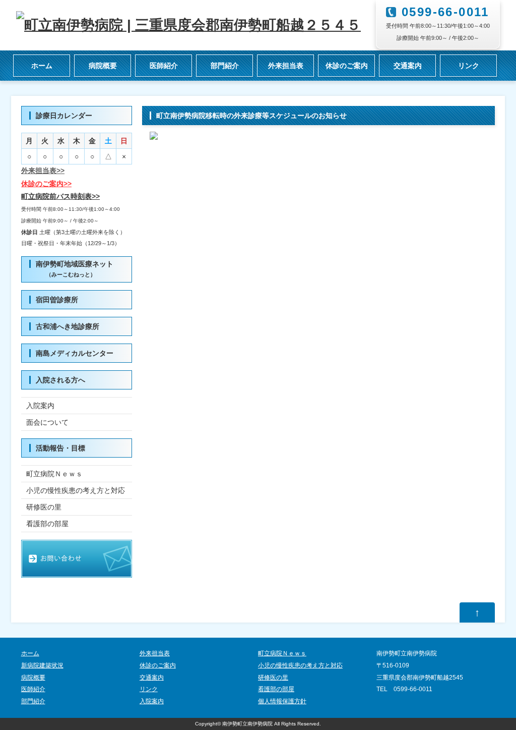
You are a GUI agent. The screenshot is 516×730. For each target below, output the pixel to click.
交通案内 (408, 66)
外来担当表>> (42, 170)
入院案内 (40, 406)
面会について (47, 422)
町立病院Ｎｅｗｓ (54, 474)
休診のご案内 (347, 66)
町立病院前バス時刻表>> (60, 196)
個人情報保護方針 (282, 701)
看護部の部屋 (47, 524)
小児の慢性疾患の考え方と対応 (75, 490)
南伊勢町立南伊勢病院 (247, 723)
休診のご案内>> (46, 184)
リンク (468, 66)
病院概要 (103, 66)
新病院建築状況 (42, 665)
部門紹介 (225, 66)
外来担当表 (285, 66)
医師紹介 (164, 66)
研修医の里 (43, 507)
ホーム (41, 66)
